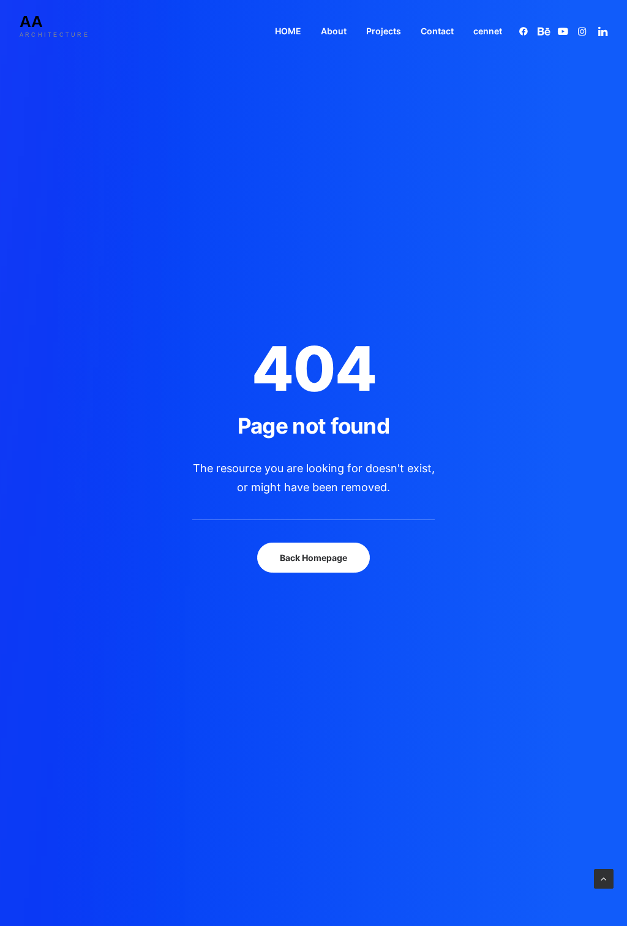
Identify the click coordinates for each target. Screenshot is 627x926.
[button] (525, 31)
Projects (383, 31)
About (334, 31)
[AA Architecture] (64, 31)
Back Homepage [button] (313, 557)
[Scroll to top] (604, 878)
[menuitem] (288, 31)
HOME (288, 31)
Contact (437, 31)
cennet (487, 31)
